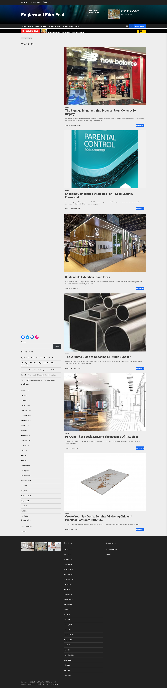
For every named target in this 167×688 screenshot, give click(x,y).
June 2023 (24, 486)
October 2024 (25, 445)
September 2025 (26, 420)
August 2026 (25, 390)
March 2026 (24, 395)
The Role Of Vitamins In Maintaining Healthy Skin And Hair (38, 375)
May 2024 (24, 455)
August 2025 (25, 425)
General (30, 26)
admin (67, 125)
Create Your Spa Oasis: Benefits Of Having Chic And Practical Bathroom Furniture (98, 518)
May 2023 (24, 491)
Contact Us (78, 26)
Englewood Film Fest (42, 15)
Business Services (40, 26)
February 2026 (25, 400)
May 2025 (24, 430)
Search (23, 342)
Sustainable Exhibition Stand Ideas (87, 277)
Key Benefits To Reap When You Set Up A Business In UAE (38, 370)
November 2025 (26, 415)
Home (24, 26)
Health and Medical (68, 26)
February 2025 (25, 435)
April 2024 (24, 460)
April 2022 (24, 511)
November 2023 (26, 481)
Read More (140, 125)
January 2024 (25, 471)
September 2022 (26, 496)
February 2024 (25, 466)
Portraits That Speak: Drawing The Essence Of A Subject (101, 436)
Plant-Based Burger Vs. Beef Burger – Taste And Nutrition (38, 380)
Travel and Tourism (54, 26)
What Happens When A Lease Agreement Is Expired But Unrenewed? (37, 364)
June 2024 (24, 450)
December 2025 (26, 410)
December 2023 (26, 476)
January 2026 (25, 405)
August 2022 (25, 501)
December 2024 (26, 440)
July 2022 (24, 506)
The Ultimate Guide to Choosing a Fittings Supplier (98, 357)
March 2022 (24, 516)
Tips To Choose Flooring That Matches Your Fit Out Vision (130, 11)
